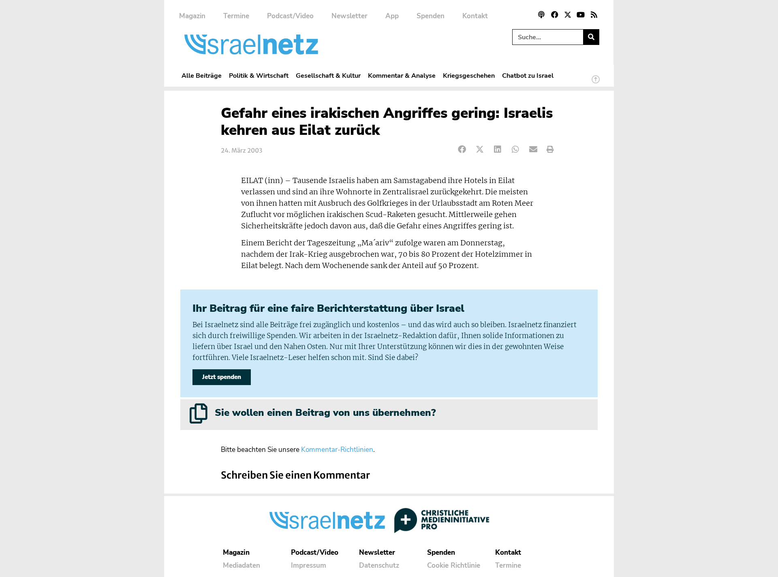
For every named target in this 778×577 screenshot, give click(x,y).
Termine (236, 16)
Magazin (192, 16)
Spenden (431, 16)
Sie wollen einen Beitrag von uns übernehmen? (325, 412)
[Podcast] (541, 14)
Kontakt (475, 16)
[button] (462, 150)
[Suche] (591, 37)
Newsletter (349, 16)
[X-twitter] (567, 14)
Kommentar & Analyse (402, 75)
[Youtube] (580, 14)
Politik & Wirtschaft (259, 75)
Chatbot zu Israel (528, 75)
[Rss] (594, 14)
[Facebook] (554, 14)
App (392, 16)
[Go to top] (596, 83)
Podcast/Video (290, 16)
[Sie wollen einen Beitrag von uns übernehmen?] (198, 413)
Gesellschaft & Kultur (328, 75)
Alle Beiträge (202, 75)
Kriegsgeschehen (469, 75)
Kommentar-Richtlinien (337, 449)
